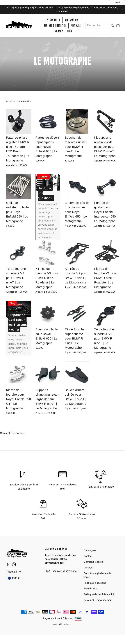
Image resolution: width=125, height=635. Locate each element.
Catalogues (90, 550)
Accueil (9, 101)
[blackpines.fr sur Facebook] (8, 564)
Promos (59, 31)
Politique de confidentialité (99, 594)
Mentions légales (93, 562)
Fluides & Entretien (55, 25)
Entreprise (101, 486)
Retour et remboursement (98, 600)
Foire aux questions (95, 583)
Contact (88, 556)
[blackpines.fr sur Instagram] (14, 564)
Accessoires (72, 20)
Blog (69, 31)
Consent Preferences (12, 433)
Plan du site (90, 588)
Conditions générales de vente (97, 575)
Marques (76, 25)
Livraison (89, 567)
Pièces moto (53, 20)
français (12, 571)
